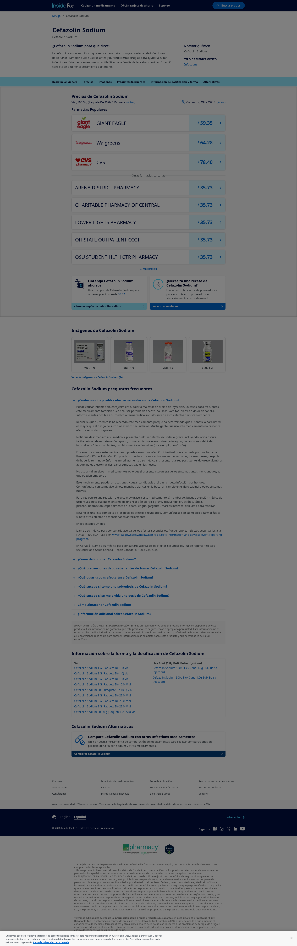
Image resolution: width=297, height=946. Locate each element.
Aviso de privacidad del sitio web (51, 942)
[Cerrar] (291, 938)
